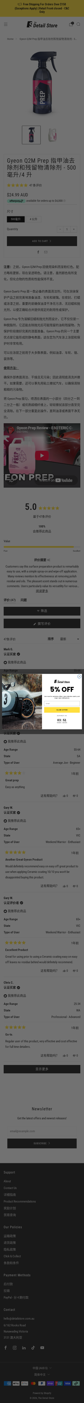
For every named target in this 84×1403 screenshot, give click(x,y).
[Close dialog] (79, 676)
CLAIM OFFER (61, 710)
